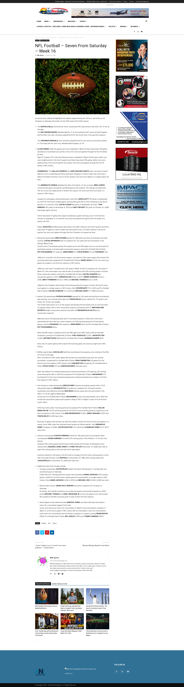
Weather (71, 21)
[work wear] (132, 92)
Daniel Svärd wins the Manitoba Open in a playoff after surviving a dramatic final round (71, 608)
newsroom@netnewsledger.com (84, 673)
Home (39, 21)
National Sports (51, 37)
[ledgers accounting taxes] (132, 128)
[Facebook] (134, 31)
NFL (49, 523)
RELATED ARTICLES (43, 584)
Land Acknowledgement (142, 1)
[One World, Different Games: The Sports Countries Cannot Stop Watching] (97, 596)
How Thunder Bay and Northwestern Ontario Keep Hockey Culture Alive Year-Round (46, 633)
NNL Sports (40, 55)
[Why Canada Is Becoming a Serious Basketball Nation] (46, 596)
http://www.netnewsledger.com (58, 560)
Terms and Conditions (115, 1)
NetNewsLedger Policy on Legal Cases (96, 1)
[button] (146, 21)
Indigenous (58, 21)
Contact (131, 1)
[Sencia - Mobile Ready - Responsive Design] (132, 164)
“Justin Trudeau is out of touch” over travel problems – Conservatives (50, 547)
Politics (112, 26)
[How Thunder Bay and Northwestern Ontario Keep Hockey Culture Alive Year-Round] (46, 621)
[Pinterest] (47, 532)
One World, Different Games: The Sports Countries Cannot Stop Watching (96, 608)
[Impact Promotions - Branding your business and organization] (132, 197)
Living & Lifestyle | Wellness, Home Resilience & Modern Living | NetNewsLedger (70, 26)
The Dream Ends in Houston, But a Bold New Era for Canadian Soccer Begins (97, 633)
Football (43, 523)
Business (134, 26)
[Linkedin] (52, 532)
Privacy (125, 1)
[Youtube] (141, 31)
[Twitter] (138, 31)
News (46, 21)
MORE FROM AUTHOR (59, 584)
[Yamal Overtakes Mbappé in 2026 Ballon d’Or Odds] (72, 621)
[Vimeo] (59, 574)
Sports (82, 21)
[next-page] (40, 639)
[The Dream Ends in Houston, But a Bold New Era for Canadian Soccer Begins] (97, 621)
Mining (123, 26)
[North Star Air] (110, 13)
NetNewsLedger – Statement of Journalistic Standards (69, 1)
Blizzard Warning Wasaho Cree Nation (96, 545)
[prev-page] (36, 639)
